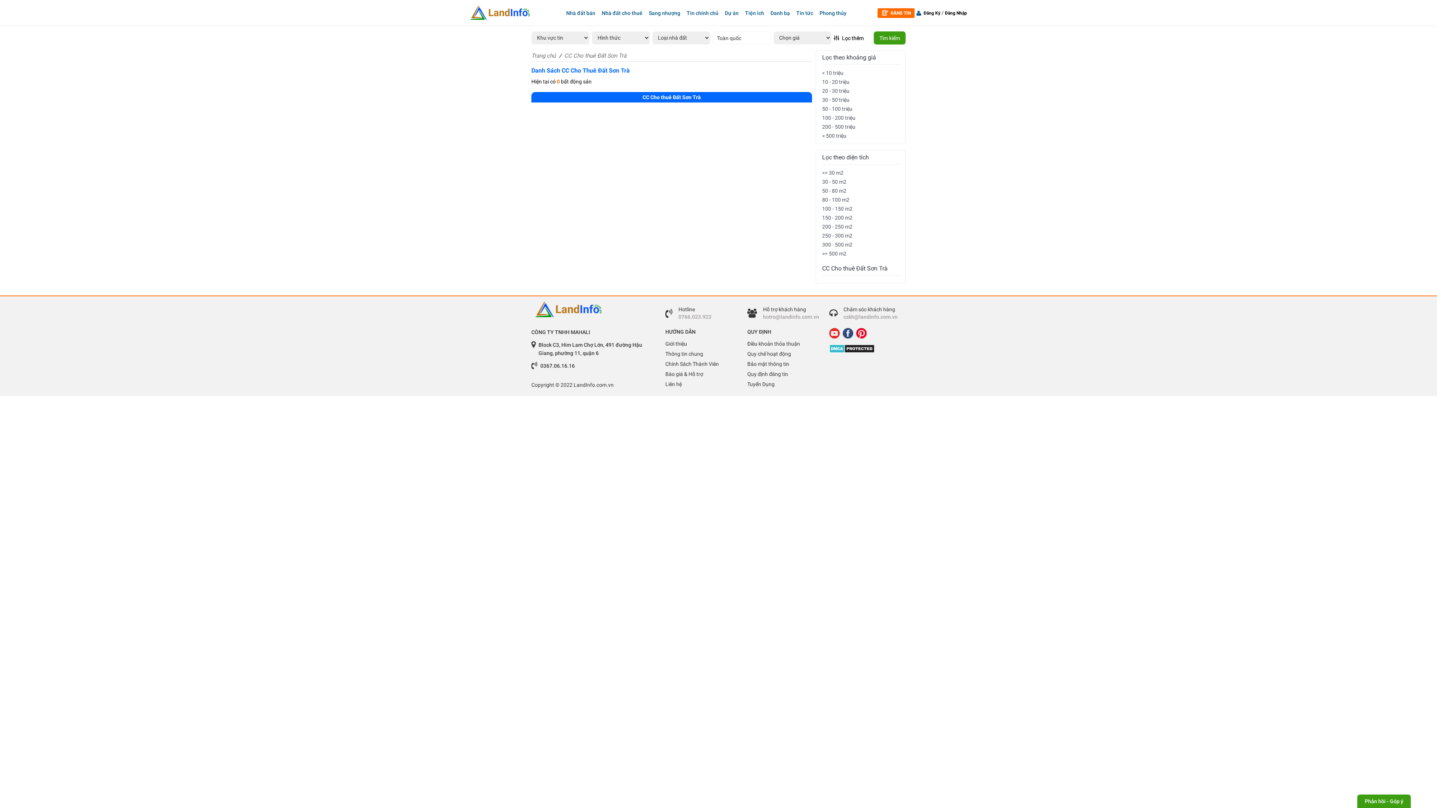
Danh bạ (780, 13)
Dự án (732, 13)
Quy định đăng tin (767, 374)
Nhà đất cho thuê (622, 13)
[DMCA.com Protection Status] (864, 348)
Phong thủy (833, 13)
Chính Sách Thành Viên (692, 364)
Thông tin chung (684, 354)
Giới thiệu (676, 344)
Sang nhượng (664, 13)
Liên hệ (673, 384)
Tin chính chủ (702, 13)
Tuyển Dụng (761, 384)
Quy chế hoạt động (769, 354)
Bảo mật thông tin (768, 364)
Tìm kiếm (889, 38)
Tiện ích (754, 13)
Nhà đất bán (580, 13)
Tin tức (804, 13)
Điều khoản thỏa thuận (773, 344)
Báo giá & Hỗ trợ (684, 374)
